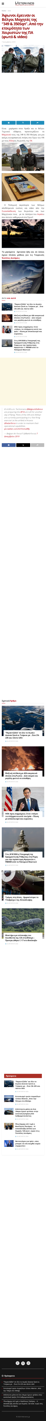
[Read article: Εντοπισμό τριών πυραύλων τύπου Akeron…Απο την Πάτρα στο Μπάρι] (9, 1098)
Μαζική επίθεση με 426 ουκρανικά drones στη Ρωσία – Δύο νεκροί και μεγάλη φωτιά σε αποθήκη (29, 317)
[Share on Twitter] (23, 123)
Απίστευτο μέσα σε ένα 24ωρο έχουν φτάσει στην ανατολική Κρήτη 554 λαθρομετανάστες (26, 1112)
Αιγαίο (40, 214)
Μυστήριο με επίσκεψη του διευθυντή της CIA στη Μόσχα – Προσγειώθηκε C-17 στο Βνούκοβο (21, 938)
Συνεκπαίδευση (9, 211)
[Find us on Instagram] (28, 1363)
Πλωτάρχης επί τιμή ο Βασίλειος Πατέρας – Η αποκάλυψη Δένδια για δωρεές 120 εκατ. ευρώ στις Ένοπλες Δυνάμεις (27, 1128)
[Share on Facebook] (9, 123)
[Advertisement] (23, 97)
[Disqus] (23, 980)
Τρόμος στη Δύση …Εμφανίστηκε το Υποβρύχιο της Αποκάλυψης (21, 898)
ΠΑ (31, 140)
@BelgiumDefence (34, 409)
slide (9, 11)
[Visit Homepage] (24, 3)
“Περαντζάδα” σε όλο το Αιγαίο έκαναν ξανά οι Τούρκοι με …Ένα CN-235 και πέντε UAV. (28, 306)
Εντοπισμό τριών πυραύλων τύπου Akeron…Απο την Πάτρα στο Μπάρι (27, 1098)
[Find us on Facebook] (17, 1363)
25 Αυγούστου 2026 (12, 944)
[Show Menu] (3, 3)
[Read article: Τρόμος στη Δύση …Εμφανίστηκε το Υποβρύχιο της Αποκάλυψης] (23, 885)
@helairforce (9, 423)
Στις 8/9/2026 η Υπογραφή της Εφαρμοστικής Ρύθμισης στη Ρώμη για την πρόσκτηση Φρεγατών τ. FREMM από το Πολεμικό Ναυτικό (27, 345)
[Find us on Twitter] (23, 1363)
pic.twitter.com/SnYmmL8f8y (17, 429)
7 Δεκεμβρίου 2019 (8, 42)
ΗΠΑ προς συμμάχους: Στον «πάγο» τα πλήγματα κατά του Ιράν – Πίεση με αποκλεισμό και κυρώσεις (28, 330)
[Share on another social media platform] (37, 123)
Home (4, 11)
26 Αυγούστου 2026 (21, 311)
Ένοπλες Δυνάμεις (11, 258)
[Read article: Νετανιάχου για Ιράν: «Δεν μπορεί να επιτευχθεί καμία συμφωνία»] (9, 1143)
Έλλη (11, 140)
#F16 (22, 412)
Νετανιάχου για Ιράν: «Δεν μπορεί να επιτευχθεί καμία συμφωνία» (27, 1143)
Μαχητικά (6, 134)
